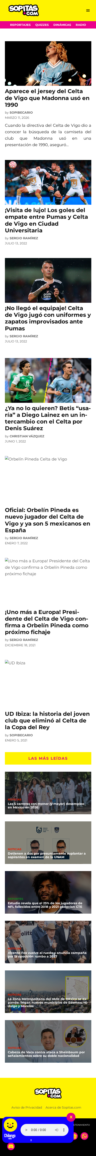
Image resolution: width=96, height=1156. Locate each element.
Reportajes (20, 25)
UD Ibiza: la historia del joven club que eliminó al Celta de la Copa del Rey (47, 720)
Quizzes (42, 25)
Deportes (15, 899)
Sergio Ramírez (24, 238)
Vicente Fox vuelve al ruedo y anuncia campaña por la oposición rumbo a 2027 (47, 954)
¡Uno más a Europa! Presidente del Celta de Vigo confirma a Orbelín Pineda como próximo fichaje (46, 622)
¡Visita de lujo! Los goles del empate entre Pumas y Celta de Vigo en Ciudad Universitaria (46, 220)
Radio (81, 25)
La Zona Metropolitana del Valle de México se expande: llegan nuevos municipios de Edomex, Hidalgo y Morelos (48, 1002)
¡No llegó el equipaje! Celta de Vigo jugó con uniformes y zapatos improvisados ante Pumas (48, 318)
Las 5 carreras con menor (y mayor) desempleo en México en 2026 (46, 805)
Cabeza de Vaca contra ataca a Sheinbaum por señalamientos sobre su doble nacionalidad (46, 1054)
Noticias (14, 799)
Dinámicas (62, 25)
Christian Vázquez (27, 436)
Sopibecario (21, 112)
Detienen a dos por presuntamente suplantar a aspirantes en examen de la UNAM (47, 855)
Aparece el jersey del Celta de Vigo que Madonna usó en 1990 (47, 98)
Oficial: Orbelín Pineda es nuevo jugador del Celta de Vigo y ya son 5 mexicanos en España (47, 520)
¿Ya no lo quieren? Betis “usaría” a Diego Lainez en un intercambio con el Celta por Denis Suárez (48, 418)
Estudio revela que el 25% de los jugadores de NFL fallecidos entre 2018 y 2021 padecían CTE (45, 905)
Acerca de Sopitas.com (63, 1107)
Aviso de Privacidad (26, 1107)
